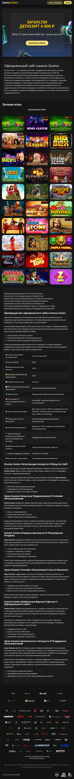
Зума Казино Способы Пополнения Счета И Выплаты (24, 304)
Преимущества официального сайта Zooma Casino (23, 294)
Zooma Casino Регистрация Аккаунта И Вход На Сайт (24, 296)
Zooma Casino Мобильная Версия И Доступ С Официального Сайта (29, 306)
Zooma (10, 2)
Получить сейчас (37, 43)
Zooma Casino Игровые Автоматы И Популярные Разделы (26, 301)
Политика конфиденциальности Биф (37, 756)
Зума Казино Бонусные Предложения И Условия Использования (28, 299)
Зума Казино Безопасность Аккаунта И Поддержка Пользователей (29, 309)
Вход (67, 2)
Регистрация (55, 2)
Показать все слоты (37, 110)
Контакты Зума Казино (37, 758)
